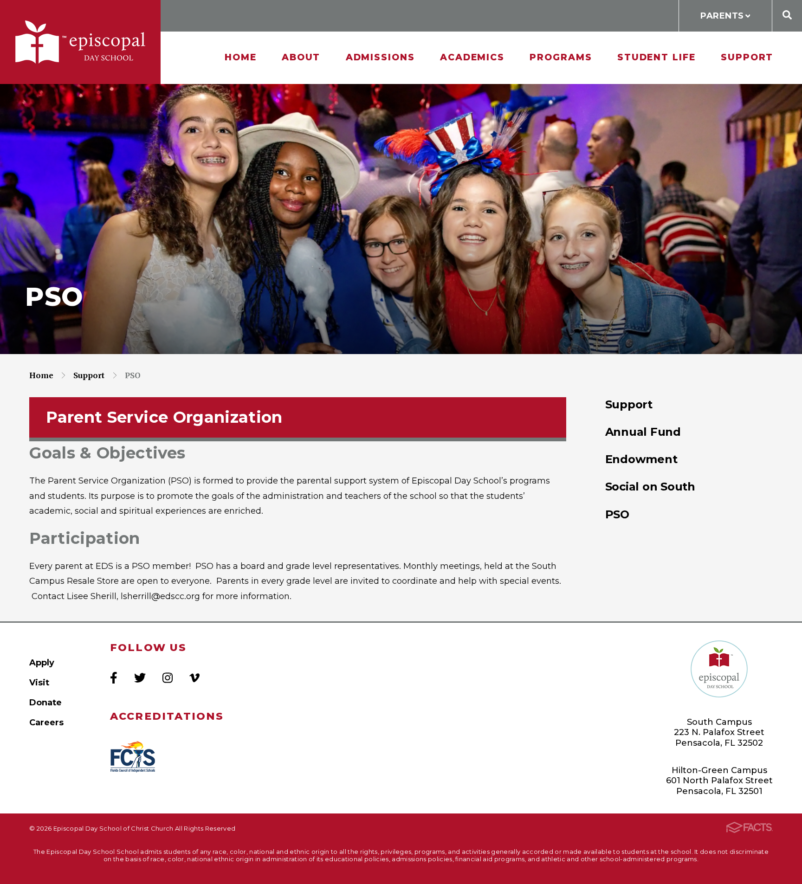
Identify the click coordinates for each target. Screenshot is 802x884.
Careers (46, 722)
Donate (45, 702)
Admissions (380, 57)
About (301, 57)
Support (747, 57)
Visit (39, 682)
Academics (472, 57)
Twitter (140, 678)
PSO (133, 375)
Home (241, 57)
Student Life (656, 57)
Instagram (167, 678)
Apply (41, 662)
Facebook (114, 678)
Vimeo (194, 678)
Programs (561, 57)
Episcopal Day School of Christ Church (80, 42)
